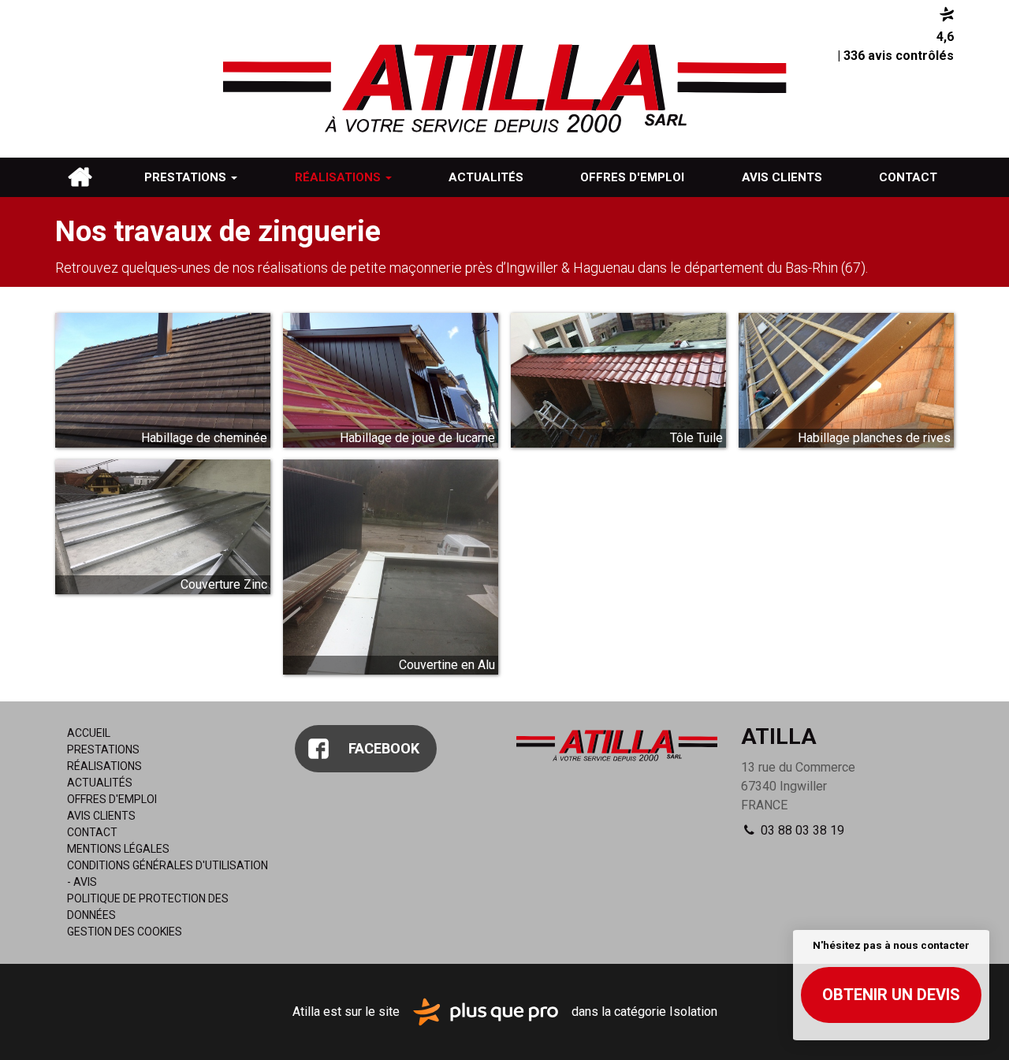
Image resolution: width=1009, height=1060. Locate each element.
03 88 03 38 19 (801, 830)
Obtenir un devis (891, 994)
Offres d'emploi (632, 177)
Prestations (186, 177)
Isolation (693, 1010)
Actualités (486, 177)
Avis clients (782, 177)
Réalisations (339, 177)
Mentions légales (118, 848)
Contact (908, 177)
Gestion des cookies (124, 931)
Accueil (79, 177)
